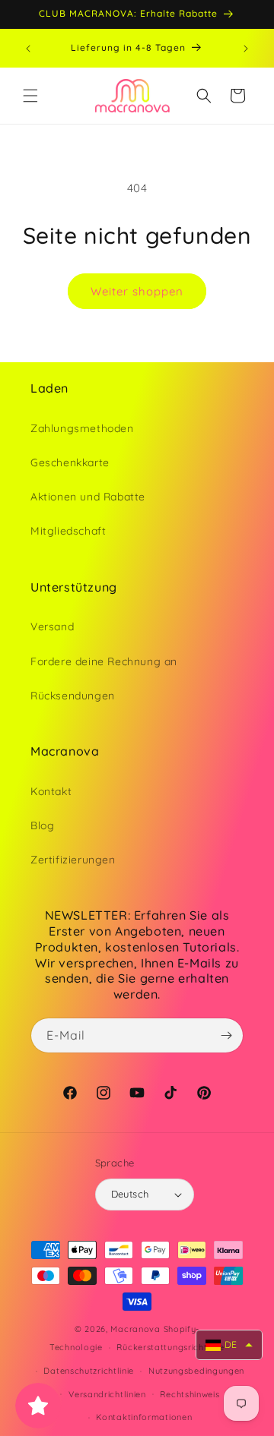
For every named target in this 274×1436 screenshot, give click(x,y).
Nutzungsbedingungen (196, 1370)
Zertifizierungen (73, 859)
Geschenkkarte (70, 462)
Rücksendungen (72, 695)
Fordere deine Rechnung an (103, 661)
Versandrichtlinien (107, 1394)
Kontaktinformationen (144, 1417)
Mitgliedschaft (68, 531)
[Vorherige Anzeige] (28, 48)
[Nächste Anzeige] (246, 48)
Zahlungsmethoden (82, 428)
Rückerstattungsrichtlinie (170, 1347)
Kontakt (51, 791)
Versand (52, 626)
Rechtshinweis (189, 1394)
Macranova (135, 1329)
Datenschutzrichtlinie (88, 1370)
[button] (30, 95)
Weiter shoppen (137, 291)
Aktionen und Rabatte (87, 496)
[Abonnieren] (226, 1035)
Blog (42, 825)
